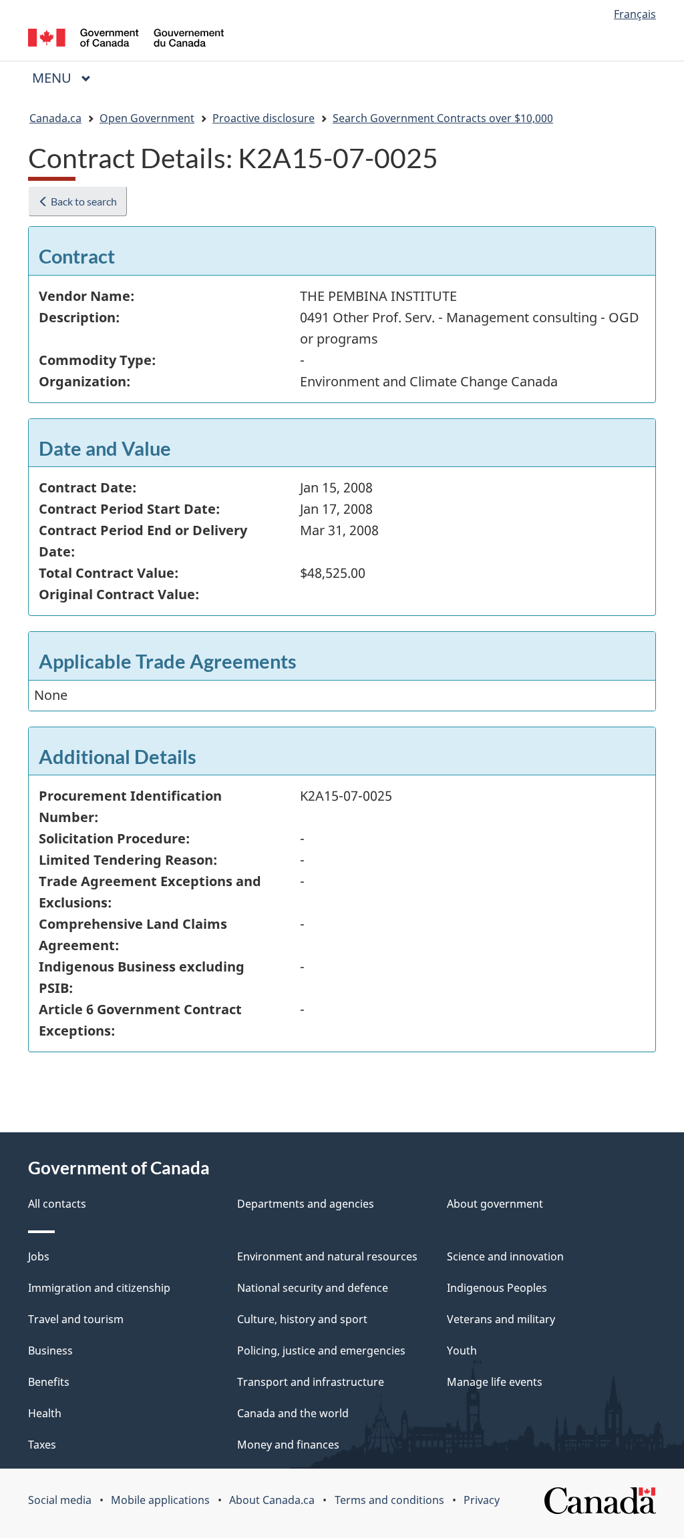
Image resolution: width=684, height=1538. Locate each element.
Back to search (83, 201)
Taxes (42, 1444)
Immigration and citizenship (99, 1287)
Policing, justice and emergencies (321, 1350)
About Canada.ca (272, 1500)
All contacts (57, 1203)
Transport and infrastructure (310, 1382)
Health (44, 1413)
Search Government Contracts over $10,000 (443, 118)
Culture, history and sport (302, 1319)
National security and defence (312, 1287)
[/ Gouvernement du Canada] (126, 40)
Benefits (48, 1382)
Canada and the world (293, 1413)
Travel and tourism (76, 1319)
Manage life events (494, 1382)
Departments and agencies (305, 1203)
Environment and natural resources (327, 1256)
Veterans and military (501, 1319)
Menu (53, 78)
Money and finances (288, 1444)
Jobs (38, 1256)
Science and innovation (505, 1256)
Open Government (147, 118)
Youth (462, 1350)
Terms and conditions (389, 1500)
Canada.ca (55, 118)
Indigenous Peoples (497, 1287)
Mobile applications (160, 1500)
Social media (60, 1500)
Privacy (482, 1500)
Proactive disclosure (263, 118)
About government (495, 1203)
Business (50, 1350)
